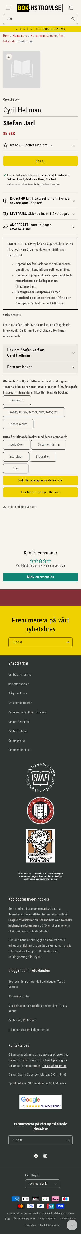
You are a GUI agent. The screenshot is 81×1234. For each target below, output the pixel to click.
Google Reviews (54, 29)
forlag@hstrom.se (54, 1066)
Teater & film (18, 424)
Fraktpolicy (30, 1225)
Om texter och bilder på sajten (27, 712)
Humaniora (17, 400)
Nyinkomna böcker (20, 702)
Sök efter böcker (18, 684)
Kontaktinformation (50, 1225)
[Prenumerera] (67, 642)
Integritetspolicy (47, 1218)
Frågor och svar (18, 693)
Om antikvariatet (18, 721)
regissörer (16, 445)
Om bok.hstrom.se (20, 674)
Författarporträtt (18, 996)
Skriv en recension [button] (40, 577)
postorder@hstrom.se (53, 1054)
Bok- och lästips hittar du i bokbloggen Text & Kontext (36, 984)
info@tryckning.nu (55, 1060)
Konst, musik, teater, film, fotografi (34, 412)
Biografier (43, 456)
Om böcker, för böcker (22, 1020)
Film (16, 468)
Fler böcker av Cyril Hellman (40, 492)
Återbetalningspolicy (24, 1218)
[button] (8, 7)
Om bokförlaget (18, 731)
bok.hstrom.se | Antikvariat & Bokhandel (37, 1213)
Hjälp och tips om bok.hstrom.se (28, 1029)
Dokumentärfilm (48, 445)
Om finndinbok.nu (19, 750)
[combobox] (40, 19)
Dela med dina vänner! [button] (22, 506)
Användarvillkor (68, 1218)
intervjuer (16, 456)
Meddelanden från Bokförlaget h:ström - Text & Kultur (37, 1008)
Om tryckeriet (16, 740)
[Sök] (73, 19)
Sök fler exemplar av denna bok (40, 480)
